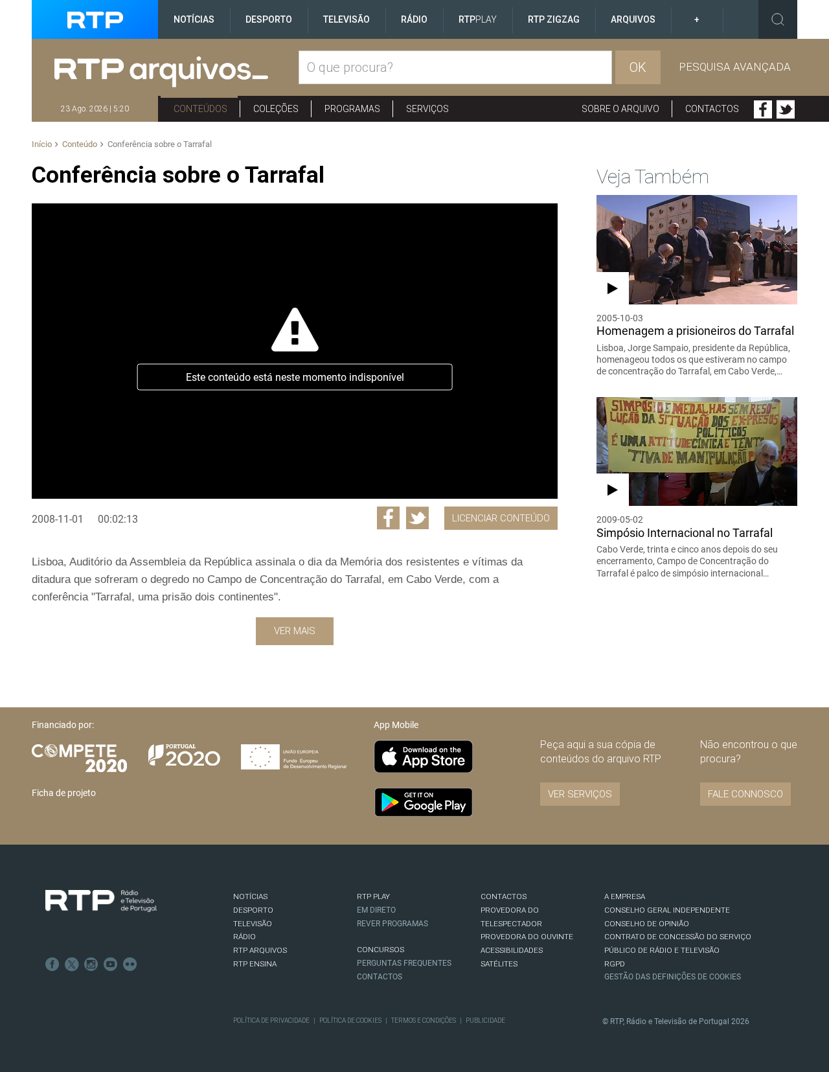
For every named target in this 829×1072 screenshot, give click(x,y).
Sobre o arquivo (620, 109)
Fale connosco (745, 794)
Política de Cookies (350, 1020)
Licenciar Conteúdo (501, 518)
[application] (294, 351)
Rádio (414, 19)
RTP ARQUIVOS (260, 950)
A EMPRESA (624, 896)
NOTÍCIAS (250, 896)
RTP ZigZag (554, 19)
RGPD (614, 963)
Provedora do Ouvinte (527, 936)
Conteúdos (200, 109)
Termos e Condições (423, 1020)
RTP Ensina (255, 963)
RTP (478, 19)
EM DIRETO (376, 910)
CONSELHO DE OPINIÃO (646, 923)
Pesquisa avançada (735, 66)
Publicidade (485, 1020)
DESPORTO (253, 910)
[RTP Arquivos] (176, 72)
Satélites (499, 963)
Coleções (276, 109)
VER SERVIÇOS (580, 794)
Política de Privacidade (271, 1020)
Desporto (268, 19)
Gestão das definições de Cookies (672, 976)
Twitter (786, 109)
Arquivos (633, 19)
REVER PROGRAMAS (392, 923)
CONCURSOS (380, 949)
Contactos (712, 109)
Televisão (346, 19)
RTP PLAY (373, 896)
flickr (130, 964)
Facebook (763, 109)
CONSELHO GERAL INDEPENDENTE (667, 910)
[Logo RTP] (101, 901)
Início (42, 144)
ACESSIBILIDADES (512, 950)
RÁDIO (244, 936)
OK (638, 67)
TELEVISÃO (252, 923)
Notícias (194, 19)
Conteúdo (79, 144)
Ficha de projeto (64, 793)
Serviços (427, 109)
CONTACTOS (504, 896)
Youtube (111, 964)
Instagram (91, 964)
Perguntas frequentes (404, 963)
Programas (352, 109)
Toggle (777, 19)
